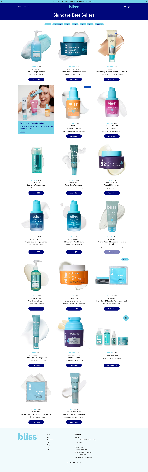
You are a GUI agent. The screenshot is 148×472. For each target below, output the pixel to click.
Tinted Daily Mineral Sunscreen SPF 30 (111, 71)
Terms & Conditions (81, 449)
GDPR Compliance (81, 454)
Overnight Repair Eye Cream (74, 414)
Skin (67, 24)
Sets (90, 24)
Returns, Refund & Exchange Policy (85, 440)
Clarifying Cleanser (36, 301)
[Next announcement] (146, 1)
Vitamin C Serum (74, 128)
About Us (78, 437)
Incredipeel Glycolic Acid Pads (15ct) (111, 301)
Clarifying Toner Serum (36, 185)
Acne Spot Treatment (74, 185)
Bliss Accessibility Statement (83, 452)
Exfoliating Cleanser (36, 71)
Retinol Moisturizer (112, 185)
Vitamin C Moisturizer (74, 301)
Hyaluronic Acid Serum (74, 242)
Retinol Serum (74, 357)
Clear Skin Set (112, 355)
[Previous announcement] (1, 1)
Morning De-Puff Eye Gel (36, 357)
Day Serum (111, 128)
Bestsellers (57, 24)
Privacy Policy (79, 447)
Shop (20, 7)
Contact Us (78, 442)
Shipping (77, 445)
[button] (125, 7)
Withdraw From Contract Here (84, 457)
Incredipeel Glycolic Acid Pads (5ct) (36, 414)
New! (48, 24)
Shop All (99, 24)
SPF (83, 24)
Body (75, 24)
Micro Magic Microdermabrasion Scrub (112, 243)
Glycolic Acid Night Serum (36, 242)
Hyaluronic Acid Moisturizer (74, 71)
